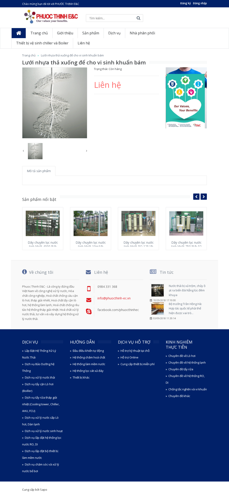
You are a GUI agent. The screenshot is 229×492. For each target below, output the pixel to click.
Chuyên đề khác (179, 396)
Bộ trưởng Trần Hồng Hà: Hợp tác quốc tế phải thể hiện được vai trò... (185, 308)
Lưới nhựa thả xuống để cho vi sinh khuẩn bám (72, 55)
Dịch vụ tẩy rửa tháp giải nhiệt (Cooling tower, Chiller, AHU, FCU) (40, 404)
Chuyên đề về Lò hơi (181, 356)
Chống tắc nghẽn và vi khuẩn (187, 389)
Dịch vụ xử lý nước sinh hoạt (44, 431)
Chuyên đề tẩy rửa (180, 369)
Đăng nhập (200, 3)
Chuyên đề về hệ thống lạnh (187, 362)
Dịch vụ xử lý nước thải (40, 377)
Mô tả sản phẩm (39, 171)
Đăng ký (185, 3)
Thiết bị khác (81, 377)
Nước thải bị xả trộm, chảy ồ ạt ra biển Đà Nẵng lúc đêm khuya (187, 290)
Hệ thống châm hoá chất (89, 357)
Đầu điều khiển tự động (88, 351)
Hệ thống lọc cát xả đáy (88, 371)
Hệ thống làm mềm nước (89, 364)
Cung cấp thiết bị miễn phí (138, 364)
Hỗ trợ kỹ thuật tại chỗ (135, 351)
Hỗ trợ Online (129, 357)
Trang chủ (29, 55)
